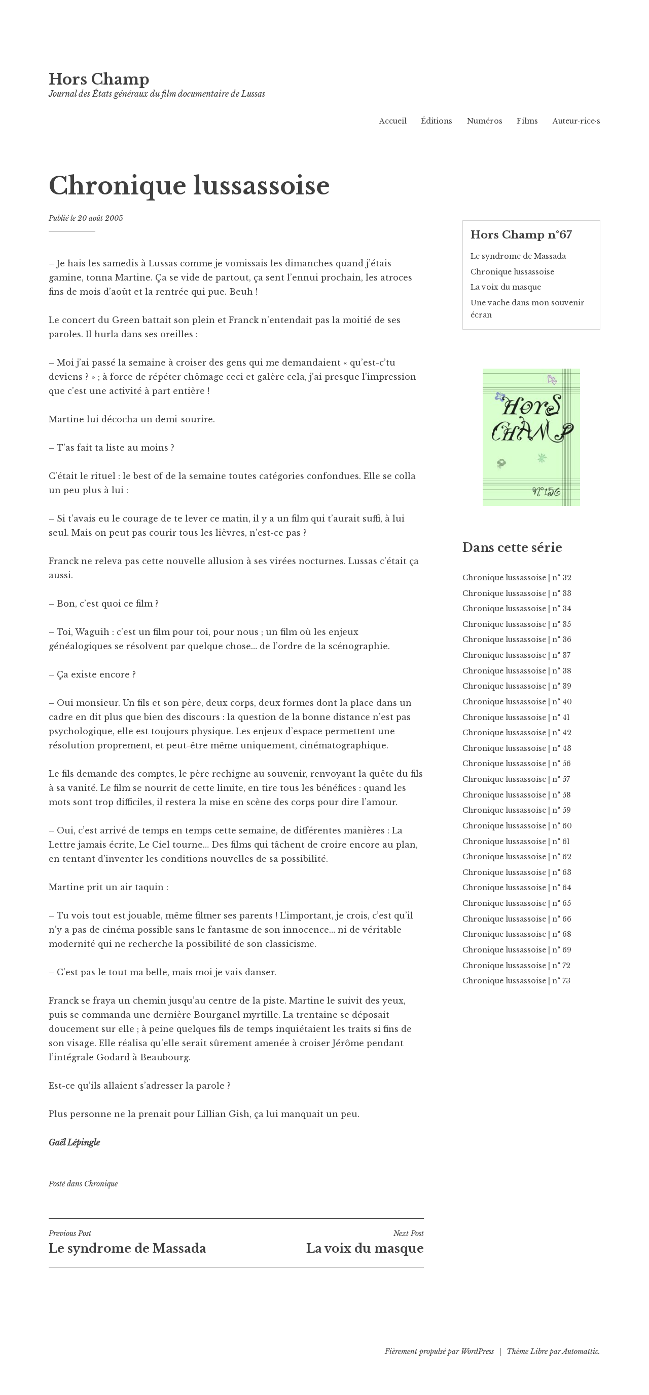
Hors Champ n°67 (521, 235)
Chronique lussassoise (512, 271)
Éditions (436, 121)
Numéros (484, 121)
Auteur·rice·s (576, 121)
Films (527, 121)
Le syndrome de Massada (127, 1242)
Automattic (580, 1351)
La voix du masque (365, 1242)
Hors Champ (99, 79)
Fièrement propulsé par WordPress (439, 1351)
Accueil (393, 121)
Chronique (101, 1183)
